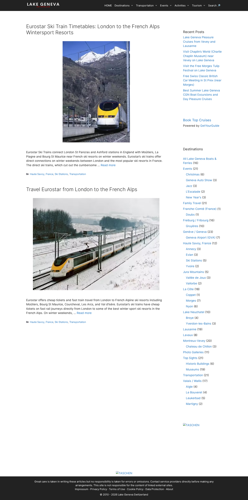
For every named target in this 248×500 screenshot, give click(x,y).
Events (164, 5)
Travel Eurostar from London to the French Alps (81, 189)
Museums (192, 369)
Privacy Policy (98, 489)
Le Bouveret (194, 392)
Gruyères (192, 226)
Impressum (81, 489)
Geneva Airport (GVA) (200, 237)
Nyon (189, 306)
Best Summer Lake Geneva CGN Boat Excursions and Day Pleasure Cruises (201, 95)
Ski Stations (61, 174)
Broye (190, 318)
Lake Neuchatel (193, 312)
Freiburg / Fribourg (195, 220)
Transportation (145, 5)
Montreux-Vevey (194, 340)
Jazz (189, 186)
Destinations (122, 5)
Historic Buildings (197, 363)
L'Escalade (193, 191)
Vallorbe (191, 283)
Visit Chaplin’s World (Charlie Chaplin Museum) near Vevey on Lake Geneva (202, 56)
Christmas (193, 174)
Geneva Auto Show (199, 180)
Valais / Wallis (192, 381)
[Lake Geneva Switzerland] (43, 5)
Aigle (189, 386)
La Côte (188, 289)
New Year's (193, 197)
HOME (108, 5)
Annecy (191, 249)
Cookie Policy (135, 489)
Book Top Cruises (197, 120)
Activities (180, 5)
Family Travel (192, 203)
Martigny (192, 404)
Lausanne (189, 329)
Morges (191, 300)
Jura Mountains (193, 272)
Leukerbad (193, 398)
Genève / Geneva (195, 231)
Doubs (190, 214)
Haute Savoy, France (41, 174)
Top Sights (190, 358)
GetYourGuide (209, 125)
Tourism (197, 5)
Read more (108, 165)
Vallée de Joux (196, 277)
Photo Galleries (193, 352)
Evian (189, 254)
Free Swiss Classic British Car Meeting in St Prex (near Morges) (202, 80)
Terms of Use (117, 489)
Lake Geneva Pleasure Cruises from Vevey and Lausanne (199, 42)
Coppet (191, 295)
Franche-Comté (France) (199, 209)
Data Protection (154, 489)
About (169, 489)
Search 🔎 (214, 5)
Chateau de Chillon (199, 346)
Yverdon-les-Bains (198, 323)
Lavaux (188, 335)
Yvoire (190, 266)
